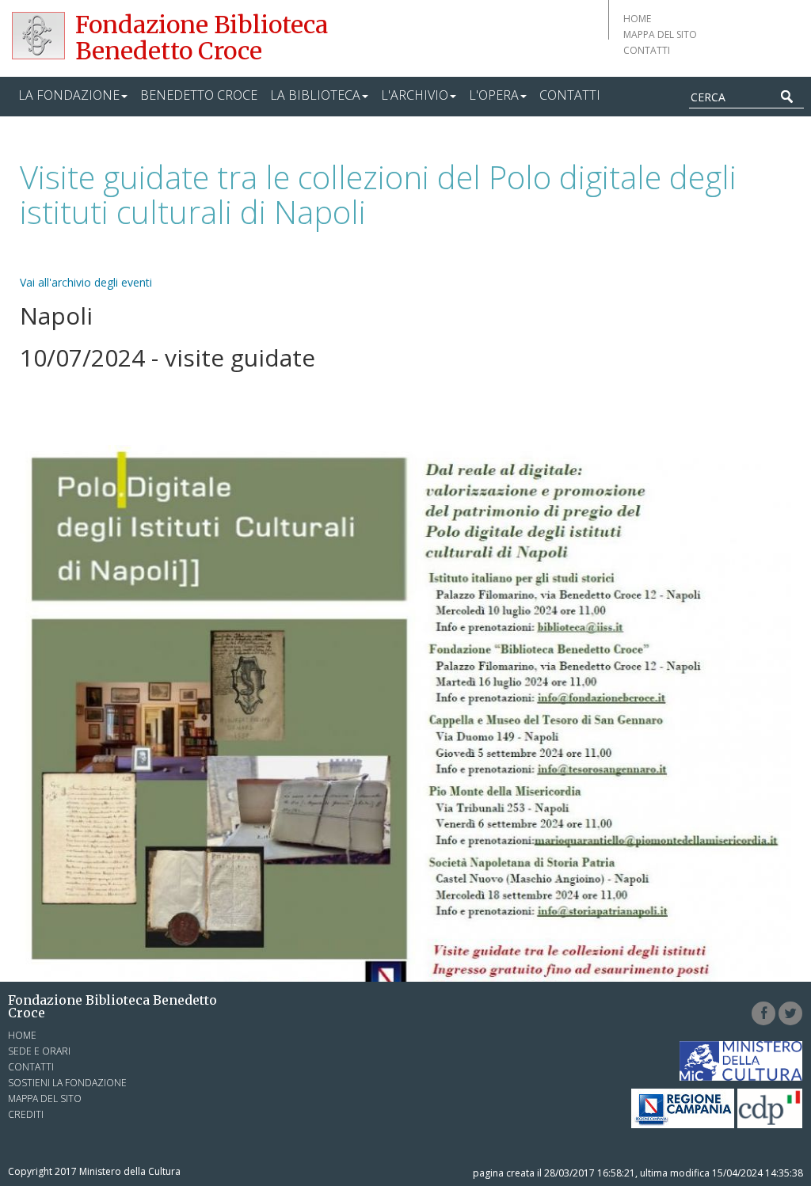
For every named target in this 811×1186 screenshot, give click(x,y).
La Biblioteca (315, 95)
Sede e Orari (39, 1051)
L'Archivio (414, 95)
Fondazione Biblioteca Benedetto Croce (201, 38)
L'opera (494, 95)
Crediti (26, 1114)
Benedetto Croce (198, 95)
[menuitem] (73, 96)
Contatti (646, 50)
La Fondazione (69, 95)
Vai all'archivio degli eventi (86, 282)
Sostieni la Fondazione (67, 1082)
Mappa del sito (660, 34)
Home (637, 18)
